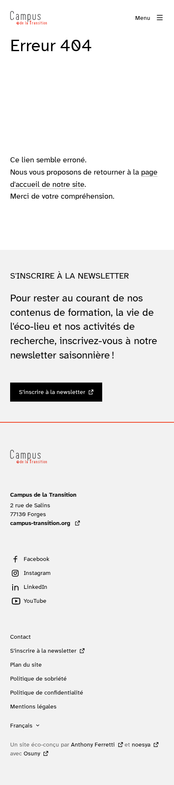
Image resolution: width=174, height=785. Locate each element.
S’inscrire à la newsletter (52, 392)
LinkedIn (35, 587)
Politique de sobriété (38, 678)
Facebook (36, 559)
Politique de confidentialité (46, 692)
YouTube (35, 600)
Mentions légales (33, 706)
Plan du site (26, 664)
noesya (141, 744)
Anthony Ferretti (93, 744)
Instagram (37, 573)
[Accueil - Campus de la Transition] (28, 18)
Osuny (32, 753)
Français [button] (21, 725)
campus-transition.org (45, 523)
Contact (20, 636)
